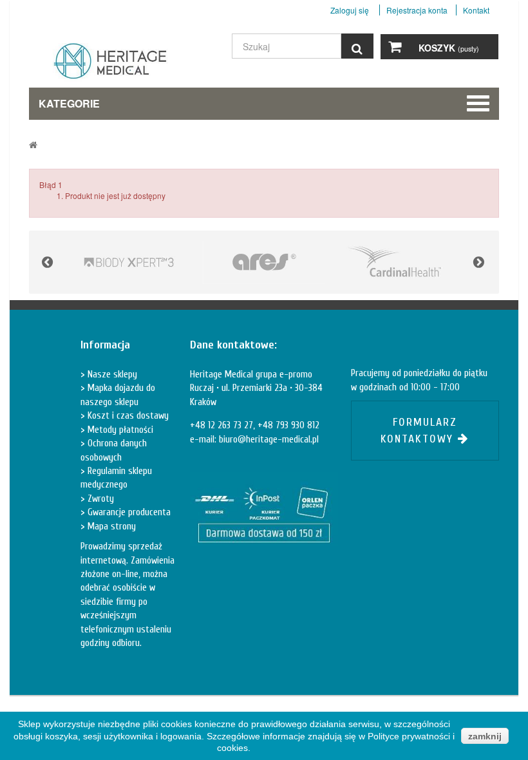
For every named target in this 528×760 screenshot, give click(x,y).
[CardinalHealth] (399, 262)
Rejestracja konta (417, 10)
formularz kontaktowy (419, 430)
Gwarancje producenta (128, 512)
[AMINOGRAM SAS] (129, 262)
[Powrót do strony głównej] (33, 144)
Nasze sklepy (111, 374)
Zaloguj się (350, 10)
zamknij (485, 736)
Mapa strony (110, 526)
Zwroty (99, 498)
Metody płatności (119, 429)
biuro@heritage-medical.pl (269, 439)
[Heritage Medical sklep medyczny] (103, 65)
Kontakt (476, 10)
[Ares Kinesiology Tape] (264, 262)
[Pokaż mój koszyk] (395, 46)
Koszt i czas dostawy (127, 415)
